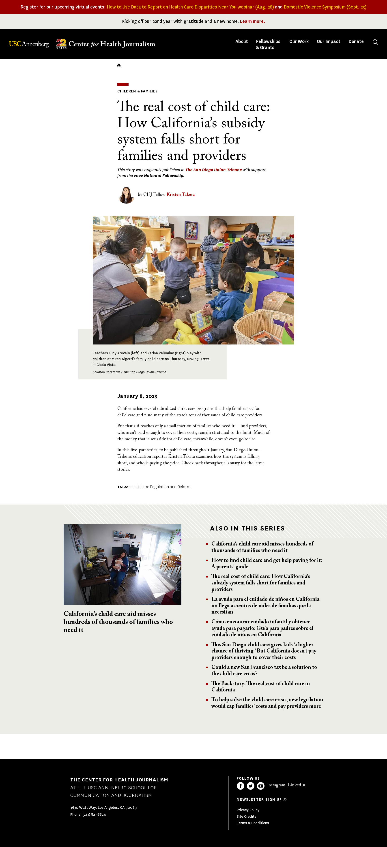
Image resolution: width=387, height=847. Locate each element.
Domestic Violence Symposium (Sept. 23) (325, 7)
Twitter (250, 786)
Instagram (276, 785)
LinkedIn (296, 785)
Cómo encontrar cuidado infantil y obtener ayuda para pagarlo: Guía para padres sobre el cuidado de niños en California (262, 628)
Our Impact (328, 41)
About (242, 41)
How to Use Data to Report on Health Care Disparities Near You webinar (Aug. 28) (190, 7)
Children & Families (137, 91)
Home (118, 64)
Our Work (299, 41)
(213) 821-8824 (94, 814)
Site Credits (246, 816)
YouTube (260, 786)
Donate (356, 41)
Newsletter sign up (259, 799)
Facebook (240, 786)
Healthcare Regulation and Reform (160, 487)
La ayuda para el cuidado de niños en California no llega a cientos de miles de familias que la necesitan (265, 606)
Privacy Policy (248, 810)
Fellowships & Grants (268, 44)
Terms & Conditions (253, 823)
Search (375, 42)
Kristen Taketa (181, 194)
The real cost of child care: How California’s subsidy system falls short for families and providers (260, 583)
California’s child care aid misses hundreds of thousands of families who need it (118, 622)
